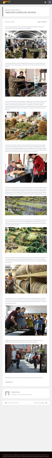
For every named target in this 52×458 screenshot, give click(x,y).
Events (8, 10)
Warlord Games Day (15, 10)
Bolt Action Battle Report (39, 402)
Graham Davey (15, 392)
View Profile (14, 394)
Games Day (9, 382)
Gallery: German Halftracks (13, 402)
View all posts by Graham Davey (25, 394)
